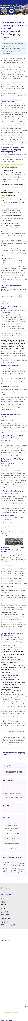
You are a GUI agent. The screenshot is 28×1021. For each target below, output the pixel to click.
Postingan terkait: (6, 53)
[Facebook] (1, 973)
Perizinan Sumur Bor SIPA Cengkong (12, 833)
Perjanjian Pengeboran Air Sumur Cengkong (13, 843)
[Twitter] (3, 973)
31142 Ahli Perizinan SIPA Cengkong (9, 522)
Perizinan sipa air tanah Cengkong (11, 835)
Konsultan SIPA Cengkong (9, 830)
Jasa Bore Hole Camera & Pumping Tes (11, 989)
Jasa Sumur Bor (5, 984)
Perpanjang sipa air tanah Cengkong (12, 838)
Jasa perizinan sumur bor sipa (10, 841)
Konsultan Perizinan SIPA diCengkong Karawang (13, 48)
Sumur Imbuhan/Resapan (7, 997)
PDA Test (3, 994)
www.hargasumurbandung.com (11, 1012)
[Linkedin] (8, 973)
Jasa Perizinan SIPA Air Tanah (8, 981)
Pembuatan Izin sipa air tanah (10, 846)
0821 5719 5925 (14, 772)
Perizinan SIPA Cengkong (8, 51)
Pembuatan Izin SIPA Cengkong (11, 828)
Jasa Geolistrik (4, 986)
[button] (25, 2)
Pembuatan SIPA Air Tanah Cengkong (11, 50)
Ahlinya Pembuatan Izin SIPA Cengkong (12, 848)
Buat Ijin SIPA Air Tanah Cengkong (10, 46)
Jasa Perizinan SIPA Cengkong (10, 825)
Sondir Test (4, 992)
